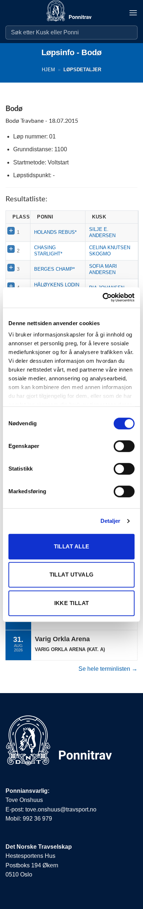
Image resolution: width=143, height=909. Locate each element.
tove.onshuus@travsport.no (60, 809)
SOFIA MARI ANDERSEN (103, 269)
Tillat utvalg (72, 574)
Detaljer (110, 521)
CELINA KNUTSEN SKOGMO (109, 250)
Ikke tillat (71, 603)
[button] (133, 13)
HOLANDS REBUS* (55, 232)
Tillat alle (71, 546)
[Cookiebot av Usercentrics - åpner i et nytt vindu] (103, 297)
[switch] (124, 446)
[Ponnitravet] (71, 13)
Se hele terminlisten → (108, 669)
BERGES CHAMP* (54, 269)
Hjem (48, 69)
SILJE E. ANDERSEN (102, 232)
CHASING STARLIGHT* (48, 250)
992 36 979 (37, 818)
